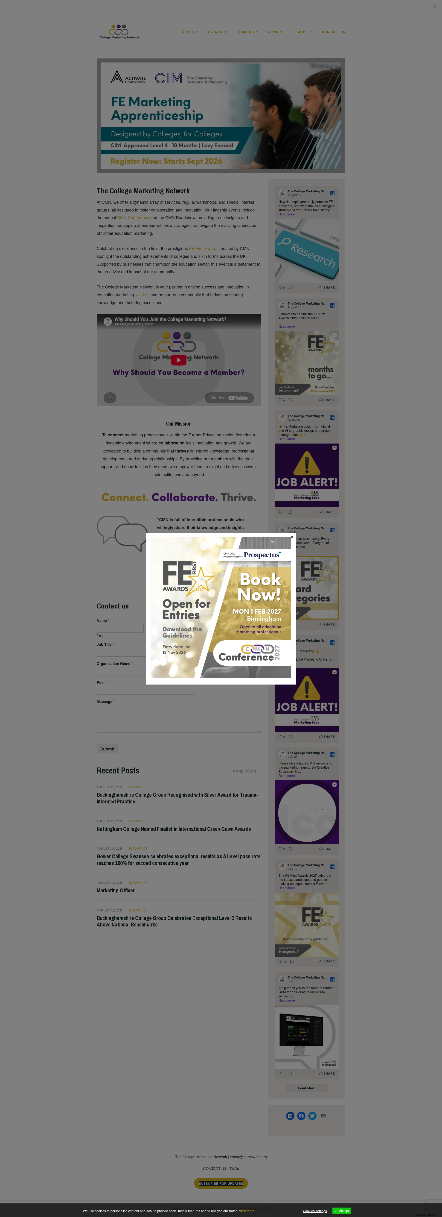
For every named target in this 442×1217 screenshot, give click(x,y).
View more (246, 1210)
